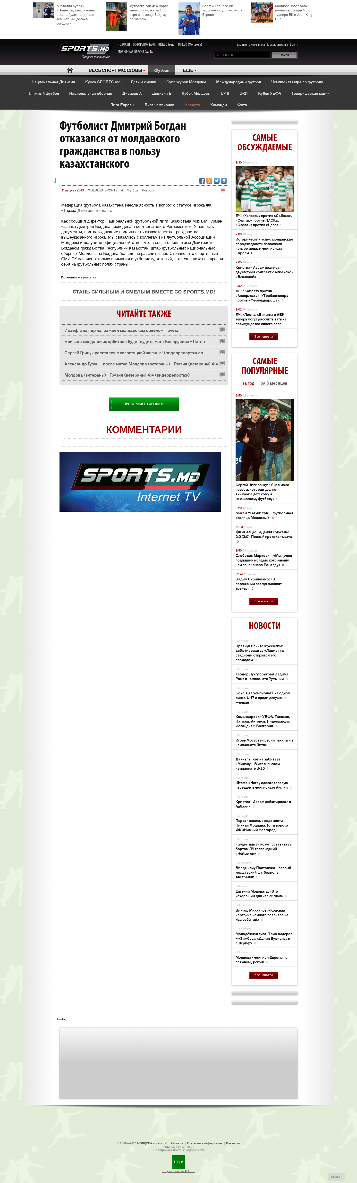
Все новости (264, 337)
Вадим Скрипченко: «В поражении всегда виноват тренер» (259, 583)
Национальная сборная (90, 93)
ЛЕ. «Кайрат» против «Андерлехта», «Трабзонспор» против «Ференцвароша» (262, 295)
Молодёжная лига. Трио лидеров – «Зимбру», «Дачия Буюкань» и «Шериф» (264, 938)
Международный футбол (238, 81)
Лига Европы (122, 104)
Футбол (161, 70)
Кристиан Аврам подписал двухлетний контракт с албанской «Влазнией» (265, 272)
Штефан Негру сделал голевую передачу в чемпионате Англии (264, 784)
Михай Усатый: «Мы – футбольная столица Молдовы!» (264, 515)
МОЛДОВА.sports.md (152, 1143)
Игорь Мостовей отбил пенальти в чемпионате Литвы (264, 742)
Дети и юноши (143, 81)
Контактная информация (204, 1143)
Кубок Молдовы (196, 93)
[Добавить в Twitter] (217, 181)
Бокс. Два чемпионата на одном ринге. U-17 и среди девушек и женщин (263, 697)
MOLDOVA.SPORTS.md (105, 190)
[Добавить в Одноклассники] (209, 181)
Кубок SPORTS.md (102, 81)
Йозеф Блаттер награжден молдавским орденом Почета (121, 330)
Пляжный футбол (43, 93)
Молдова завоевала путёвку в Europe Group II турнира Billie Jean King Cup (295, 12)
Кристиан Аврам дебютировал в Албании (263, 803)
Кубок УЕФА (269, 93)
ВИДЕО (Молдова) (190, 45)
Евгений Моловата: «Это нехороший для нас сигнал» (261, 893)
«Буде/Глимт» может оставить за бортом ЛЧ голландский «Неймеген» (264, 848)
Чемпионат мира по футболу (297, 81)
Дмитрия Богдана (94, 210)
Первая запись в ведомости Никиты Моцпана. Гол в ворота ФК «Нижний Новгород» (262, 825)
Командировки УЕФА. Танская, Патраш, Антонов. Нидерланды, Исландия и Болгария (263, 721)
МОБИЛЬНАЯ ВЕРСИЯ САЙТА (135, 52)
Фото (242, 104)
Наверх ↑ (336, 1176)
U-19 (225, 93)
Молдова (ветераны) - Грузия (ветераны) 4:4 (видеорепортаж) (127, 375)
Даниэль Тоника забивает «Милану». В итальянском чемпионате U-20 (258, 763)
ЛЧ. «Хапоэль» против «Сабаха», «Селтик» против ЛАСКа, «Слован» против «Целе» (264, 220)
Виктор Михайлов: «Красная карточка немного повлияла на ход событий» (262, 915)
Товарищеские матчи (310, 93)
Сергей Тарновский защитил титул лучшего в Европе (222, 10)
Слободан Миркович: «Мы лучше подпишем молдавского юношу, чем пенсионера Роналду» (264, 560)
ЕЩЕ (188, 70)
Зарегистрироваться (251, 45)
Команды (218, 104)
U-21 (243, 93)
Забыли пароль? (277, 45)
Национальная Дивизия (53, 81)
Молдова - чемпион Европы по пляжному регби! (262, 959)
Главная (70, 70)
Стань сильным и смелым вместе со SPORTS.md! (144, 291)
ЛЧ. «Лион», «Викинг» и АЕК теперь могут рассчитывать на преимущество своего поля (261, 319)
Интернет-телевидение (97, 57)
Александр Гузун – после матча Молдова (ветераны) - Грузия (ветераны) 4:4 (141, 363)
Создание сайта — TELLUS (178, 1171)
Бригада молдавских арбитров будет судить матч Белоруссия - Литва (134, 341)
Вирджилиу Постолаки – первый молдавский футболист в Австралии (263, 872)
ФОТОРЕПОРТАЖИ (144, 45)
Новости (192, 104)
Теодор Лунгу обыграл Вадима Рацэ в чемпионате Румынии (262, 676)
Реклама (177, 1143)
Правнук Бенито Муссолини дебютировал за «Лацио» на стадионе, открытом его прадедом (260, 652)
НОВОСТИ (124, 45)
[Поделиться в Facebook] (202, 181)
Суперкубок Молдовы (186, 81)
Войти (294, 45)
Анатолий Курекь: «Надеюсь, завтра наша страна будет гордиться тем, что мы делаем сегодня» (76, 14)
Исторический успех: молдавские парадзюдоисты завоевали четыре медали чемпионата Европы (264, 246)
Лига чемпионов (159, 104)
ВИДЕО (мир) (167, 45)
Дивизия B (161, 93)
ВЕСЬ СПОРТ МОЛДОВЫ (115, 70)
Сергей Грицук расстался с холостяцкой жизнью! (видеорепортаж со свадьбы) (133, 353)
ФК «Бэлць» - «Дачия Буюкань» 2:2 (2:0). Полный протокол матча (264, 536)
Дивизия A (132, 93)
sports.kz (88, 277)
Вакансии (233, 1143)
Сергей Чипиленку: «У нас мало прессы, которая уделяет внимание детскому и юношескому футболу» (262, 491)
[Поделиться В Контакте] (224, 181)
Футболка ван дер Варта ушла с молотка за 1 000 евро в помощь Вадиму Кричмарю (149, 12)
